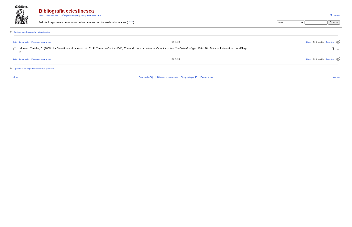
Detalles (330, 42)
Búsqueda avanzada (91, 15)
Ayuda (336, 77)
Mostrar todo (52, 15)
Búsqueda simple (70, 15)
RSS (130, 22)
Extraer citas (206, 77)
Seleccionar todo (20, 42)
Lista (308, 42)
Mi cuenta (335, 15)
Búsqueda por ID (189, 77)
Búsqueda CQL (146, 77)
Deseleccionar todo (41, 42)
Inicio (41, 15)
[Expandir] (20, 52)
